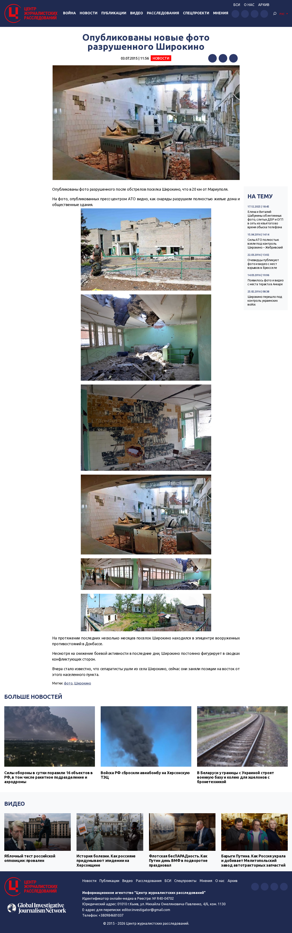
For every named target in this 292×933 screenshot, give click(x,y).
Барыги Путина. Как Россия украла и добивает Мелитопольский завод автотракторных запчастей (253, 860)
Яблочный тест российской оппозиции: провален (29, 858)
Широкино (82, 683)
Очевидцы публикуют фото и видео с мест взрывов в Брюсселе (263, 263)
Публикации (113, 13)
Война (69, 13)
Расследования (163, 13)
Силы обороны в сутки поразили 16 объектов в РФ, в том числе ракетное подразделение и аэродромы (48, 777)
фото (68, 683)
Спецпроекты (185, 881)
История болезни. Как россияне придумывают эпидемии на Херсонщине (106, 860)
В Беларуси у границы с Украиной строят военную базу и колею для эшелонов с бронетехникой (235, 777)
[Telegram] (233, 58)
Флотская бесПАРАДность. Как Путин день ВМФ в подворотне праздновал (178, 860)
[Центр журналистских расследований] (32, 13)
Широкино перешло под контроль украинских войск (265, 300)
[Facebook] (212, 58)
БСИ (236, 5)
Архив (263, 5)
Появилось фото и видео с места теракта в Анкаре (266, 282)
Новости (88, 13)
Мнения (220, 13)
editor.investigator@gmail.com (146, 910)
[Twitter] (223, 58)
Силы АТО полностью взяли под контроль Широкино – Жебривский (265, 243)
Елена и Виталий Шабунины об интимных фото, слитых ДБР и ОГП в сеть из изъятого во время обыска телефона (265, 219)
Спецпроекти (196, 13)
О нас (249, 5)
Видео (136, 13)
